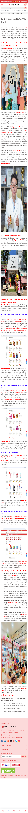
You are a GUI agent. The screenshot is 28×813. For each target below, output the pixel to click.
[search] (25, 8)
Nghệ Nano (3, 10)
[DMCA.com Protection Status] (8, 770)
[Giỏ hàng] (25, 5)
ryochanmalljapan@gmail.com (16, 711)
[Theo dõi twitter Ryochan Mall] (16, 740)
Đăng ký (23, 756)
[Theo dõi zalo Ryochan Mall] (5, 740)
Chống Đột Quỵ (19, 10)
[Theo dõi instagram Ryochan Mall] (19, 740)
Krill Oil (8, 10)
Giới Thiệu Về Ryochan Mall (13, 20)
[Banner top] (14, 1)
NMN (25, 10)
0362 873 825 (16, 708)
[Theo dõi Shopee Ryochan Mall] (8, 740)
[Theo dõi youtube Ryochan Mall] (13, 740)
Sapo (4, 777)
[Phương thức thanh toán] (10, 764)
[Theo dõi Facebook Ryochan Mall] (2, 740)
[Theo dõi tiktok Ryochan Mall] (11, 740)
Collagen (13, 10)
